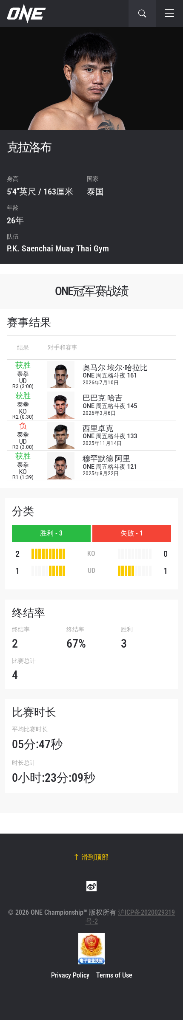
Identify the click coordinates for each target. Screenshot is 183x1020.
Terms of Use (114, 975)
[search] (142, 13)
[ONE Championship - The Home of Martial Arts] (25, 13)
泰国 (95, 191)
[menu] (169, 14)
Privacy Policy (70, 975)
